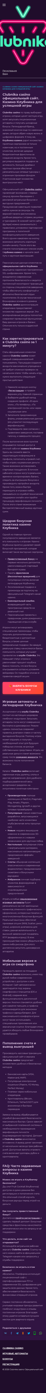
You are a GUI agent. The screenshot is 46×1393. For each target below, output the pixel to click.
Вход (5, 74)
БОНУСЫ (8, 1359)
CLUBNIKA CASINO (13, 1348)
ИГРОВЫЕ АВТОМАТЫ (15, 1353)
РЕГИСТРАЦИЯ (11, 1364)
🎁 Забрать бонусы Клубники (23, 688)
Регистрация (10, 71)
